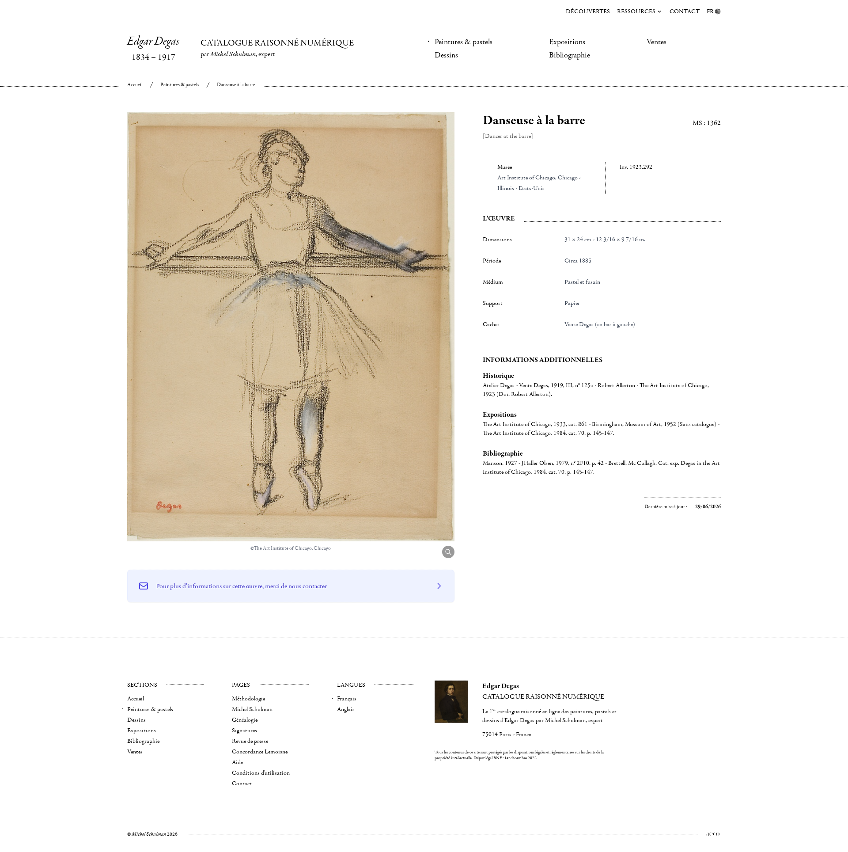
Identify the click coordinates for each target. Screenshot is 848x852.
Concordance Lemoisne (260, 752)
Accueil (135, 84)
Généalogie (244, 720)
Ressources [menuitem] (636, 11)
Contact (685, 11)
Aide (237, 762)
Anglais (346, 709)
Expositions (567, 42)
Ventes (656, 42)
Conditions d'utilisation (261, 773)
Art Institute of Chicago (526, 178)
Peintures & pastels (463, 42)
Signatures (244, 730)
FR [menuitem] (710, 11)
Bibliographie (569, 55)
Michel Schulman (252, 709)
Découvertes (588, 11)
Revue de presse (250, 741)
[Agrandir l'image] (448, 552)
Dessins (446, 55)
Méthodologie (248, 699)
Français (346, 699)
